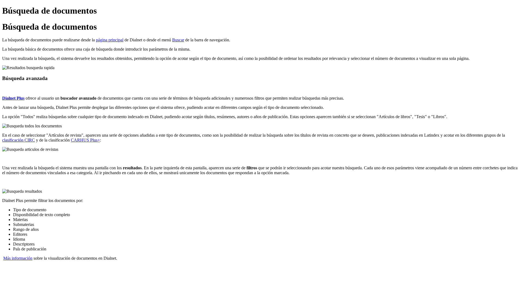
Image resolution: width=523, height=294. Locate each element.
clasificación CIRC (18, 140)
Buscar (178, 40)
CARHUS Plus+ (85, 140)
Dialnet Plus (13, 98)
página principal (109, 40)
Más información (17, 258)
